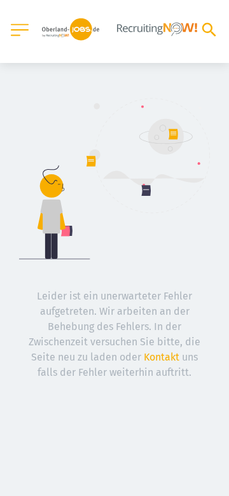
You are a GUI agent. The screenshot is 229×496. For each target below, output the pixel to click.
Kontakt (161, 357)
